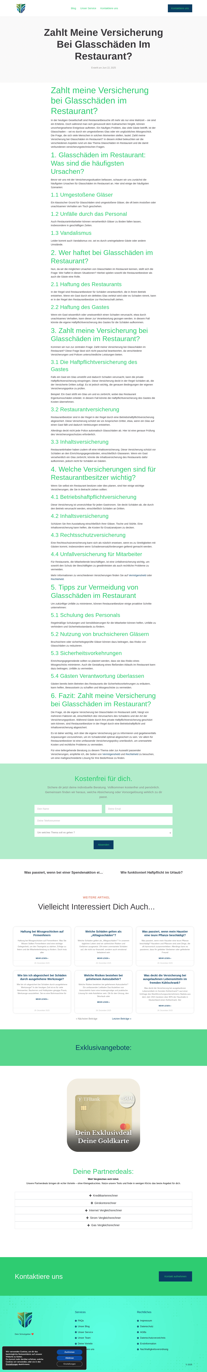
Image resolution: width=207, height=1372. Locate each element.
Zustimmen (69, 1352)
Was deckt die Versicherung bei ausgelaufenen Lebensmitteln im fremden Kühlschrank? (165, 880)
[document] (103, 1322)
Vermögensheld (137, 476)
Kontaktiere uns (109, 8)
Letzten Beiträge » (121, 919)
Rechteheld (57, 480)
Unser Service (88, 8)
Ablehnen (69, 1358)
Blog (73, 8)
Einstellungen (12, 1364)
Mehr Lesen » (42, 859)
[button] (103, 1274)
